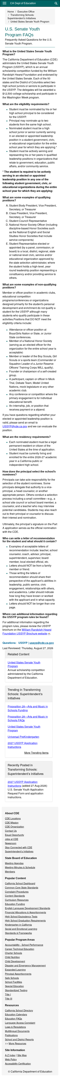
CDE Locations (13, 818)
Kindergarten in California (18, 924)
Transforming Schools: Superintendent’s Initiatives (22, 16)
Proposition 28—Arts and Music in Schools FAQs (28, 718)
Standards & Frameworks (18, 933)
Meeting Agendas (14, 863)
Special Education (14, 986)
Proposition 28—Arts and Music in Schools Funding (28, 708)
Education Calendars (16, 1014)
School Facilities (13, 982)
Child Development (15, 961)
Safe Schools (12, 978)
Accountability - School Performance (24, 944)
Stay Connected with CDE (18, 847)
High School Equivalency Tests (21, 916)
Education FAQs (13, 1018)
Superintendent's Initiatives (19, 851)
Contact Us (11, 830)
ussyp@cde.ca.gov (42, 643)
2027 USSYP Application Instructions (23, 745)
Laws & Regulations (15, 1027)
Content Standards (15, 895)
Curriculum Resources (16, 899)
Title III (8, 998)
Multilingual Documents (17, 1031)
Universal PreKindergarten (23, 737)
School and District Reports (19, 1039)
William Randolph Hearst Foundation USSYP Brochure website (26, 631)
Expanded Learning (15, 969)
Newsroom (10, 843)
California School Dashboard (20, 883)
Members (10, 871)
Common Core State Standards (21, 887)
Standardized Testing (16, 990)
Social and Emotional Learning (21, 928)
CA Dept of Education (23, 3)
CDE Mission (11, 822)
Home (11, 11)
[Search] (56, 3)
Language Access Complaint (20, 1022)
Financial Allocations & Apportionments (25, 912)
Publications (11, 1035)
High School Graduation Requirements (25, 920)
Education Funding (15, 904)
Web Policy (11, 1059)
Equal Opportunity (14, 835)
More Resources (17, 1043)
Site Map (22, 1055)
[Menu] (4, 3)
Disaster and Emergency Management (25, 965)
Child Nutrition (12, 957)
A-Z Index (10, 1055)
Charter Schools (13, 953)
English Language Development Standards (27, 908)
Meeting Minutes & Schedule (20, 867)
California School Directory (19, 1010)
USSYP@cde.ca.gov (14, 426)
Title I (8, 994)
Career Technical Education (19, 949)
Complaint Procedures (16, 891)
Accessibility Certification (18, 1063)
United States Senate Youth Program (29, 21)
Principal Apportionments (18, 973)
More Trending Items (36, 753)
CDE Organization (14, 826)
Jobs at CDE (11, 839)
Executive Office (26, 11)
